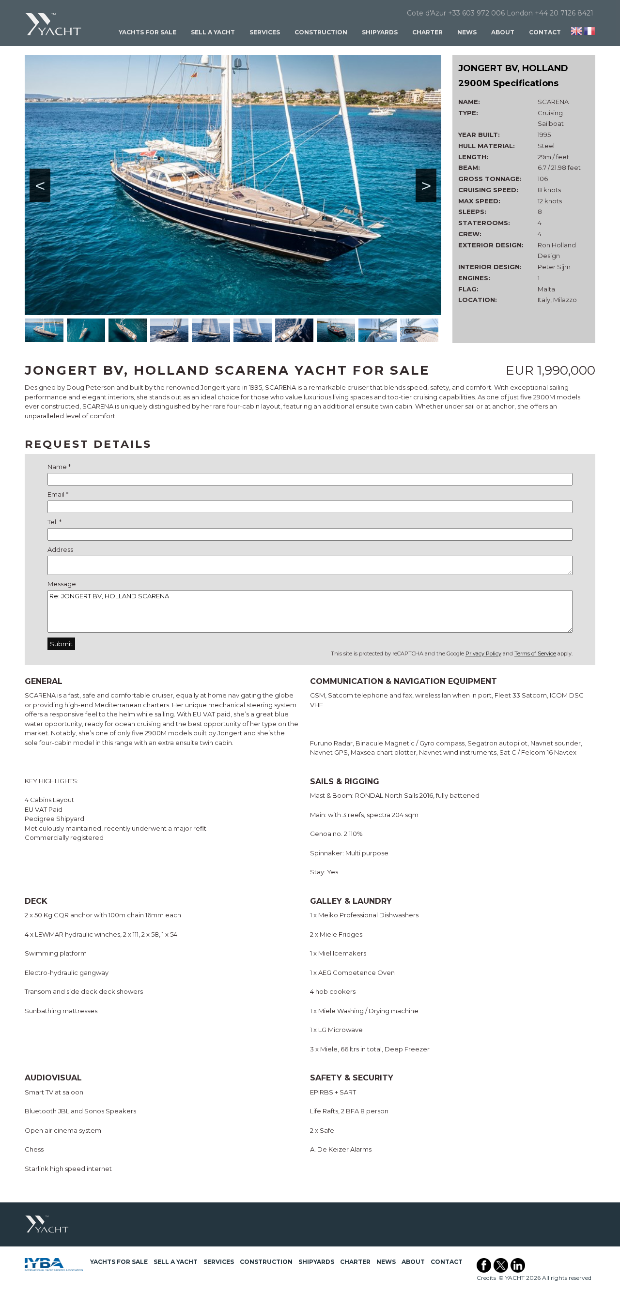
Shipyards (380, 32)
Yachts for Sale (147, 32)
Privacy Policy (483, 653)
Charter (427, 32)
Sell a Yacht (213, 32)
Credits (486, 1277)
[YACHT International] (54, 24)
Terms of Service (535, 653)
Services (264, 32)
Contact (545, 32)
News (467, 32)
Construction (320, 32)
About (502, 32)
